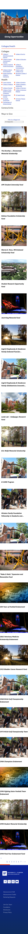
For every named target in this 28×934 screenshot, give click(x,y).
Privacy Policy (7, 912)
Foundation (6, 907)
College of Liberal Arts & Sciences (7, 70)
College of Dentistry (21, 82)
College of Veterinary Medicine (21, 90)
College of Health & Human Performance (8, 65)
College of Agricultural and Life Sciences (8, 56)
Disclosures (6, 910)
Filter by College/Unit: (14, 120)
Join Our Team (7, 904)
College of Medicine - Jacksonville (21, 85)
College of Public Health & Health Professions (7, 91)
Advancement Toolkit (9, 894)
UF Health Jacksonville (6, 99)
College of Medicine (8, 84)
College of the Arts (20, 54)
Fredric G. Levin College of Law (19, 70)
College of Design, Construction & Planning (7, 61)
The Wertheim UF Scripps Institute (7, 103)
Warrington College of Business (21, 74)
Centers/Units (7, 108)
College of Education (21, 59)
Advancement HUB (9, 892)
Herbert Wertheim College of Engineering (7, 75)
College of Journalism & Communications (20, 66)
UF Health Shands (20, 95)
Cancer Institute (7, 82)
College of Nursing (7, 88)
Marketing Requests (9, 897)
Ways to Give (7, 114)
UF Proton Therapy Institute (20, 99)
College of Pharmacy (21, 88)
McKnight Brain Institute (7, 96)
